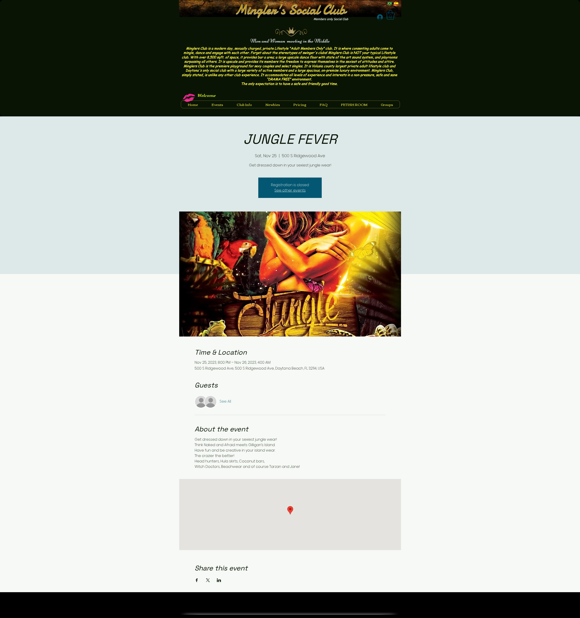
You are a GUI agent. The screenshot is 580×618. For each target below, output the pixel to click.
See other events (290, 190)
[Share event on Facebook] (197, 580)
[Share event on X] (208, 580)
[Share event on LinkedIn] (219, 580)
